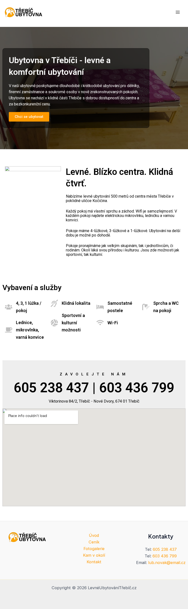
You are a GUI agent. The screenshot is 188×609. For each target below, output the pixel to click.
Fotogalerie (94, 548)
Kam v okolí (94, 555)
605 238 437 (165, 549)
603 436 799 (165, 555)
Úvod (94, 535)
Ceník (94, 542)
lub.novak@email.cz (167, 562)
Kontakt (94, 561)
